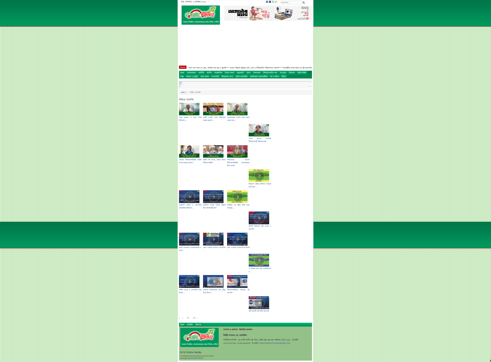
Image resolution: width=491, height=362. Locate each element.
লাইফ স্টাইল (301, 72)
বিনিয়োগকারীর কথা (270, 72)
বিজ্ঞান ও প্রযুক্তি (192, 76)
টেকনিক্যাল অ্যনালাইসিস (258, 76)
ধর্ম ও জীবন (274, 76)
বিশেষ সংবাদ (229, 72)
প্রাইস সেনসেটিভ (241, 76)
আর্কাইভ (190, 324)
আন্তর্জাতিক (218, 72)
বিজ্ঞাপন (198, 324)
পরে (188, 318)
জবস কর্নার (205, 76)
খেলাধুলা (283, 72)
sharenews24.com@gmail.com (274, 343)
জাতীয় (209, 72)
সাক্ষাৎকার (256, 72)
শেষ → (195, 318)
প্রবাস (248, 72)
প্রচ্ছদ (182, 72)
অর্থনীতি (201, 72)
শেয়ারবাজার (191, 72)
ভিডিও (284, 76)
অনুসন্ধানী (240, 72)
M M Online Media (196, 358)
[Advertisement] (245, 46)
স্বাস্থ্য (182, 76)
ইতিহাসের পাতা (227, 76)
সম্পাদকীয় (215, 76)
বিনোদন (292, 72)
